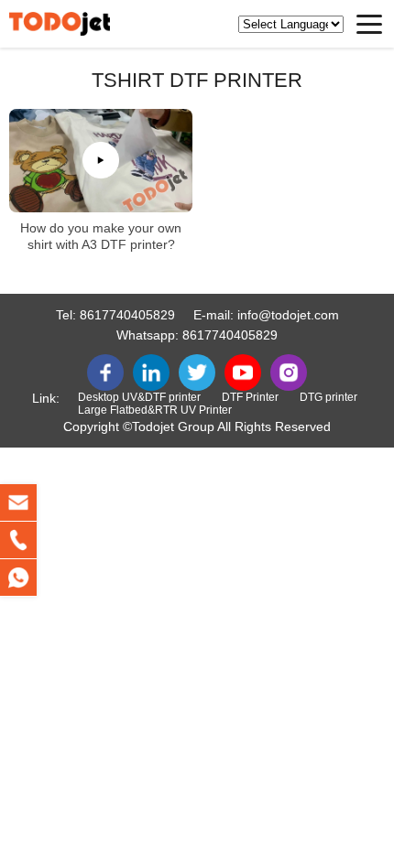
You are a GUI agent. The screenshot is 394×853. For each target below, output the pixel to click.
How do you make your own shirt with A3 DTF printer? (100, 236)
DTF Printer (250, 397)
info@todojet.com (288, 315)
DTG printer (328, 397)
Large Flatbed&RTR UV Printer (155, 410)
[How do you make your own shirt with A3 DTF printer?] (100, 160)
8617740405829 (127, 315)
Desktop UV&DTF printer (139, 397)
